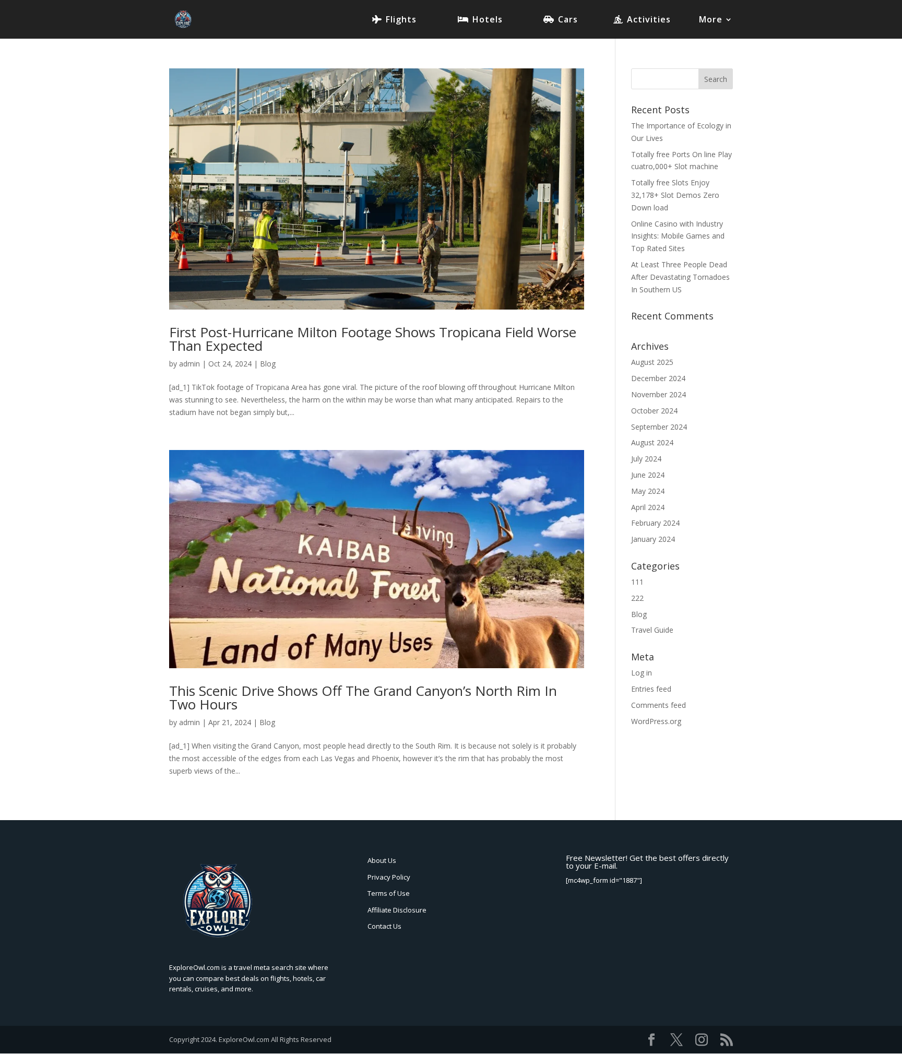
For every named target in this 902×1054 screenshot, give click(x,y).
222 (637, 598)
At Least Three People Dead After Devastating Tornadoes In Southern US (680, 276)
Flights (401, 20)
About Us (381, 860)
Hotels (487, 20)
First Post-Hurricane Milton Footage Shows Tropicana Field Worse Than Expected (372, 339)
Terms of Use (388, 893)
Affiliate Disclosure (396, 910)
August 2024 (652, 442)
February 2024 (655, 523)
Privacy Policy (388, 877)
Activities (649, 20)
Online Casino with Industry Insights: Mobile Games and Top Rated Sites (678, 236)
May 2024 (647, 491)
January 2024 (653, 539)
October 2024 (654, 411)
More (710, 20)
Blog (268, 364)
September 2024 (659, 427)
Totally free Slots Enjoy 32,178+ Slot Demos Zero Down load (675, 194)
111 (637, 582)
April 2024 (647, 507)
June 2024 (647, 475)
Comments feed (658, 705)
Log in (641, 673)
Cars (568, 20)
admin (189, 364)
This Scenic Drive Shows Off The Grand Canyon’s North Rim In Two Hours (363, 697)
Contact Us (384, 926)
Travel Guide (652, 630)
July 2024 (646, 459)
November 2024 (658, 394)
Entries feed (651, 689)
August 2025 (652, 362)
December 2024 (658, 378)
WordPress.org (656, 721)
